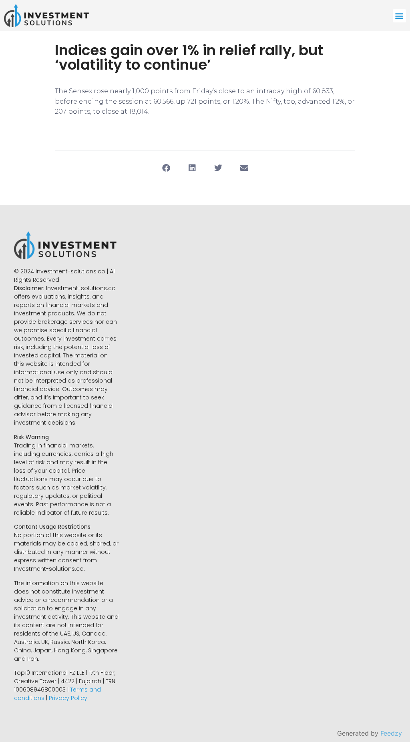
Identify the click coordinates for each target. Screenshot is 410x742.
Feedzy (391, 733)
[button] (399, 15)
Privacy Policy (68, 698)
